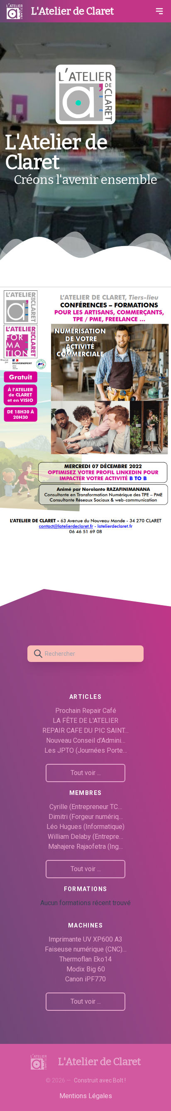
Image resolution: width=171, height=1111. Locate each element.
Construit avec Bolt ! (100, 1080)
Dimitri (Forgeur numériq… (86, 817)
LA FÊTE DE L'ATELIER (85, 721)
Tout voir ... (86, 773)
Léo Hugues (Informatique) (85, 827)
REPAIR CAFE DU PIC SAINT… (85, 730)
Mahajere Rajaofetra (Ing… (85, 846)
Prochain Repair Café (85, 711)
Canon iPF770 (85, 979)
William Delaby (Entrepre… (85, 836)
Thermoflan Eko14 (85, 959)
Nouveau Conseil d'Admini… (85, 740)
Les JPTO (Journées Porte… (85, 750)
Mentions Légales (85, 1096)
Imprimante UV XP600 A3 (85, 939)
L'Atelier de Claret (72, 11)
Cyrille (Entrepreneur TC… (85, 807)
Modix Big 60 (85, 969)
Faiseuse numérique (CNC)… (86, 949)
